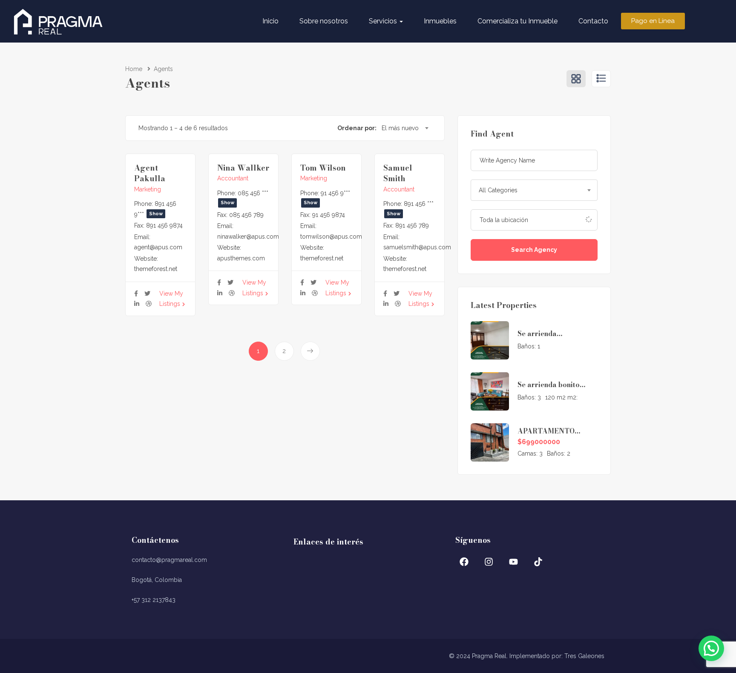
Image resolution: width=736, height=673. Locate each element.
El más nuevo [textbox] (400, 128)
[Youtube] (514, 561)
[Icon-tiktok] (538, 561)
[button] (711, 648)
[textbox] (534, 190)
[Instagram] (489, 561)
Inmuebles (440, 21)
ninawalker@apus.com (248, 236)
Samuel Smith (397, 173)
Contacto (593, 21)
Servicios (384, 21)
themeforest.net (155, 268)
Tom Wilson (323, 168)
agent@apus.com (158, 247)
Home (133, 69)
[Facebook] (464, 561)
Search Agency (534, 249)
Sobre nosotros (323, 21)
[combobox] (404, 128)
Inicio (270, 21)
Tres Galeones (584, 656)
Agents (163, 69)
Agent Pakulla (149, 173)
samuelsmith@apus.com (417, 247)
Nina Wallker (243, 168)
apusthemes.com (241, 258)
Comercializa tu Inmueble (517, 21)
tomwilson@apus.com (331, 236)
